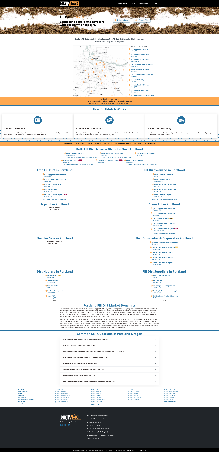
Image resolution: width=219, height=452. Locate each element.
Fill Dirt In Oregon (169, 395)
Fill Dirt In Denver (96, 392)
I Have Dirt (122, 20)
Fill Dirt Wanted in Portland (164, 170)
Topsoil (90, 143)
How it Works (122, 4)
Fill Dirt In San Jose (96, 393)
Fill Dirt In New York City (98, 399)
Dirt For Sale (108, 143)
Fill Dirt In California (133, 392)
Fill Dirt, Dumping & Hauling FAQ (97, 432)
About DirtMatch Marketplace (96, 419)
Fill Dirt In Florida (133, 393)
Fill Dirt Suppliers (150, 143)
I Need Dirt (143, 20)
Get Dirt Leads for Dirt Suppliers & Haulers (100, 435)
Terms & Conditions (141, 450)
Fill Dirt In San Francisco (98, 390)
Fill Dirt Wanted (79, 143)
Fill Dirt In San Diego (61, 399)
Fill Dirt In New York (170, 397)
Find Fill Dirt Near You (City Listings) (98, 429)
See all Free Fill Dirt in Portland (54, 199)
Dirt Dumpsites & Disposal (123, 143)
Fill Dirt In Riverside (97, 403)
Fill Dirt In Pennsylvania (171, 392)
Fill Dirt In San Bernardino (62, 397)
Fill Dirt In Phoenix (96, 401)
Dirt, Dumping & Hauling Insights (97, 416)
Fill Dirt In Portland (96, 397)
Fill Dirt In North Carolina (171, 390)
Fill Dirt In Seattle (96, 395)
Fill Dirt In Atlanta (60, 403)
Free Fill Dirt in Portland (55, 170)
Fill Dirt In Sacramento (61, 401)
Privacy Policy (131, 450)
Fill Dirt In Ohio (168, 399)
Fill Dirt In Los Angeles (61, 393)
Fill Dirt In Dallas (59, 390)
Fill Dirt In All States (170, 401)
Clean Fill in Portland (164, 204)
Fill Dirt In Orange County (62, 395)
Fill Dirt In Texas (132, 390)
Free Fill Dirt (68, 143)
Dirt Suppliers (22, 403)
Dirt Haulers (137, 143)
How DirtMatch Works (94, 422)
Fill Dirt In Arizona (169, 393)
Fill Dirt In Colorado (133, 399)
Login (155, 4)
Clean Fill (98, 143)
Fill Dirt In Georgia (133, 395)
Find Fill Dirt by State (93, 425)
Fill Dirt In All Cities (97, 405)
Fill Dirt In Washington (134, 397)
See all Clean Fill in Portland (164, 233)
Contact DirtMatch (93, 438)
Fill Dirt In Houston (60, 392)
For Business (143, 4)
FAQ (133, 4)
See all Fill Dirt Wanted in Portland (164, 199)
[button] (109, 339)
